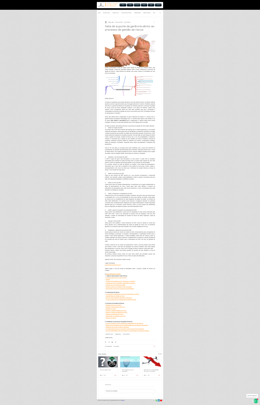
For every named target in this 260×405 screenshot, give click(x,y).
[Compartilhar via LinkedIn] (112, 342)
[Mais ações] (154, 22)
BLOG (99, 12)
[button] (160, 12)
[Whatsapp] (156, 400)
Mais (154, 12)
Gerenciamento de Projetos (126, 12)
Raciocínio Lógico (106, 12)
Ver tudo (160, 353)
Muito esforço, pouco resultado (128, 370)
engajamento (118, 334)
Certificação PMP (137, 12)
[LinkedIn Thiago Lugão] (159, 400)
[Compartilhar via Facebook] (105, 342)
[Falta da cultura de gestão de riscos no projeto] (152, 361)
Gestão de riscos (115, 12)
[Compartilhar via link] (115, 342)
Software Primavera (146, 12)
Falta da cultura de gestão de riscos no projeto (151, 370)
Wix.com (123, 400)
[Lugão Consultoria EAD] (154, 400)
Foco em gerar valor (105, 370)
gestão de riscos (109, 334)
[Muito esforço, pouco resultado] (130, 361)
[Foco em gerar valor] (108, 361)
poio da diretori (126, 334)
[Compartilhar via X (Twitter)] (109, 342)
